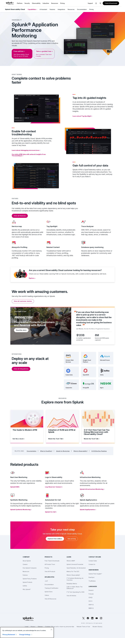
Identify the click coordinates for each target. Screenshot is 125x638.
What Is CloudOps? (46, 451)
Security (27, 3)
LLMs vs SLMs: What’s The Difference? (74, 587)
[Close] (51, 629)
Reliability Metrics (72, 583)
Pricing (91, 9)
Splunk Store (48, 591)
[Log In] (96, 3)
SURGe (25, 586)
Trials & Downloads (111, 3)
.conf (46, 581)
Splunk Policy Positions (30, 578)
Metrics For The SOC (73, 571)
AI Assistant (43, 9)
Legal (26, 626)
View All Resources (50, 599)
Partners (25, 575)
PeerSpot (91, 577)
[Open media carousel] (109, 51)
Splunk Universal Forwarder (75, 564)
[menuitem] (19, 3)
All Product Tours (50, 564)
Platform (19, 3)
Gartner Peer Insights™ (95, 574)
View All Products (50, 571)
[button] (19, 3)
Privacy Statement (9, 634)
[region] (27, 632)
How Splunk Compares (30, 568)
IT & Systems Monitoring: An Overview (75, 579)
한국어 (90, 601)
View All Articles (71, 595)
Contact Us (92, 564)
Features (52, 9)
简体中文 (91, 604)
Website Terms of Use (83, 626)
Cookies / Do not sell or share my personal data (59, 626)
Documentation (82, 9)
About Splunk (27, 561)
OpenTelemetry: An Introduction (76, 568)
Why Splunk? (27, 589)
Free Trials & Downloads (52, 561)
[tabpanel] (62, 326)
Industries (46, 3)
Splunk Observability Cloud (15, 9)
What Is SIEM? (71, 561)
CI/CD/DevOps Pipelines (99, 451)
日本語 (90, 597)
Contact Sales (93, 561)
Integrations (61, 9)
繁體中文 (91, 608)
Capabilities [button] (32, 9)
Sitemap (40, 626)
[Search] (100, 3)
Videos (47, 595)
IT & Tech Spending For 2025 (75, 592)
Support (90, 3)
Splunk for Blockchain (63, 451)
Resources (54, 3)
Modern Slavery (97, 626)
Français (91, 594)
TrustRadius (92, 581)
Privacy (33, 626)
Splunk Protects (27, 582)
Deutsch (91, 590)
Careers (25, 564)
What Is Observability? (80, 451)
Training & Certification (51, 588)
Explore (31, 278)
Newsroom (26, 571)
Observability (36, 3)
